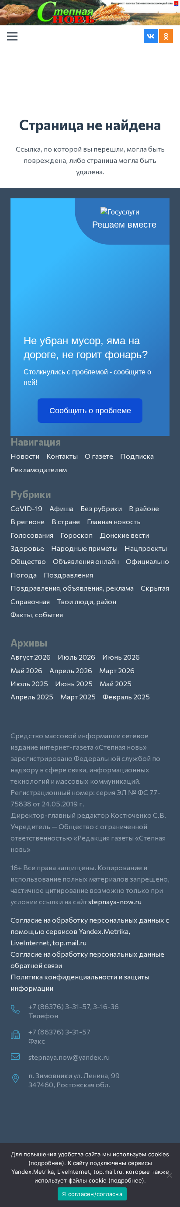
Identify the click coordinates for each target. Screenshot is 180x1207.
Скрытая (155, 588)
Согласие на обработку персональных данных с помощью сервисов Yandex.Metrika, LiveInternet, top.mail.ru (89, 931)
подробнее (46, 1162)
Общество (28, 561)
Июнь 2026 (121, 657)
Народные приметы (84, 548)
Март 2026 (117, 670)
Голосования (31, 535)
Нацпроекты (146, 548)
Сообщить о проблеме (90, 410)
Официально (147, 561)
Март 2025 (78, 696)
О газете (99, 456)
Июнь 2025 (74, 683)
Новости (24, 456)
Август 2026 (30, 657)
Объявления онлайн (86, 561)
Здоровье (27, 548)
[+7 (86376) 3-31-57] (19, 1035)
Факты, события (36, 614)
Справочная (30, 601)
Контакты (62, 456)
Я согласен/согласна (92, 1193)
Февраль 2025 (126, 696)
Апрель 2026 (70, 670)
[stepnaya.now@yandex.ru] (19, 1057)
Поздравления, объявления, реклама (72, 588)
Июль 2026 (76, 657)
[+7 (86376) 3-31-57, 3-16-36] (19, 1010)
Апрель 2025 (31, 696)
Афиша (61, 508)
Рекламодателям (38, 469)
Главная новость (114, 521)
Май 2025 (116, 683)
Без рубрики (101, 508)
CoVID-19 (26, 508)
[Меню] (12, 36)
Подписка (137, 456)
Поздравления (68, 575)
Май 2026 (26, 670)
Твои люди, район (86, 601)
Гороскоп (76, 535)
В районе (144, 508)
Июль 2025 (29, 683)
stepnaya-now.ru (115, 901)
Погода (23, 575)
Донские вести (124, 535)
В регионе (27, 521)
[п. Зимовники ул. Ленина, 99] (19, 1079)
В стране (66, 521)
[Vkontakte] (151, 36)
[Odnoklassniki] (166, 36)
